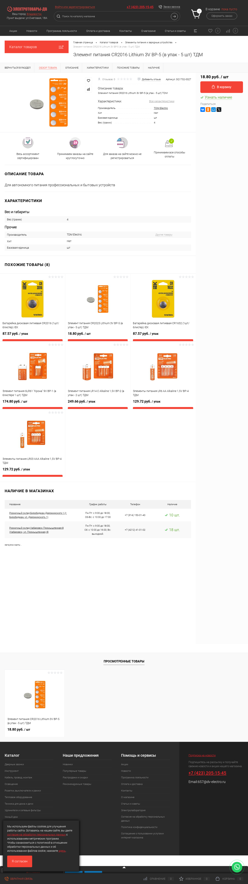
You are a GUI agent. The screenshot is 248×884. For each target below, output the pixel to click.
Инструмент (12, 770)
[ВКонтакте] (202, 109)
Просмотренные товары (124, 661)
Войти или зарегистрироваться (75, 6)
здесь (62, 850)
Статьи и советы (175, 30)
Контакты (125, 30)
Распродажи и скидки (75, 777)
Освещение (11, 784)
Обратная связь (21, 878)
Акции (13, 30)
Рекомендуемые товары (77, 784)
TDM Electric (161, 108)
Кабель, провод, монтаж (18, 777)
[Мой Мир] (213, 109)
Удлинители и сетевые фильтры (23, 810)
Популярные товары (74, 770)
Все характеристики (161, 101)
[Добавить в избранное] (88, 80)
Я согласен (20, 861)
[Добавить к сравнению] (88, 89)
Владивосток (34, 14)
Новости (31, 30)
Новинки (68, 764)
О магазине (148, 30)
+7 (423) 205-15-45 (140, 7)
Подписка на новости (202, 755)
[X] (219, 109)
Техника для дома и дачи (19, 803)
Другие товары (163, 234)
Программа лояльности (61, 30)
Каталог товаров (23, 47)
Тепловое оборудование (18, 797)
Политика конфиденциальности (139, 827)
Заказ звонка (171, 6)
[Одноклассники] (208, 109)
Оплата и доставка (98, 30)
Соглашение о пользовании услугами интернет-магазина (142, 835)
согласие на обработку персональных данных (36, 834)
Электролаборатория (133, 810)
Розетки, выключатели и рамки (23, 790)
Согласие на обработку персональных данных (143, 818)
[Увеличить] (49, 102)
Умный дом (11, 816)
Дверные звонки (14, 764)
